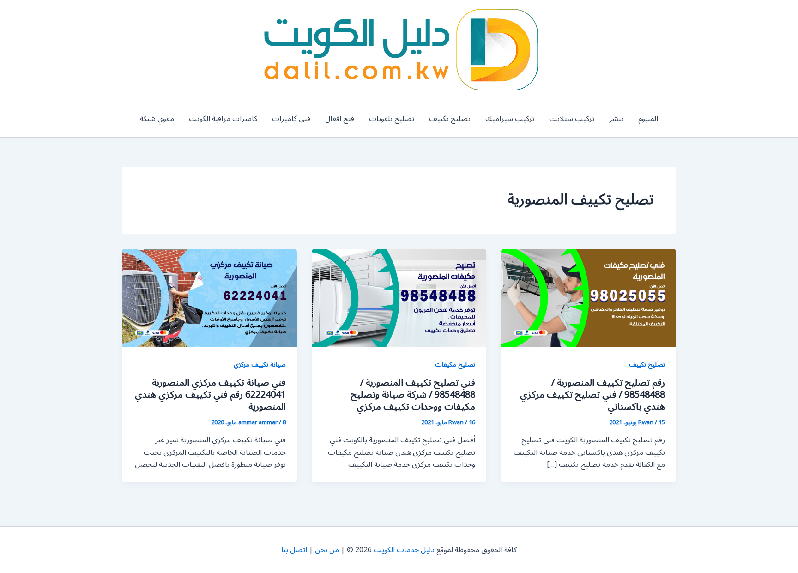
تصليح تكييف (450, 119)
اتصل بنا (294, 550)
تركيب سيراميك (509, 119)
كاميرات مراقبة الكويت (223, 119)
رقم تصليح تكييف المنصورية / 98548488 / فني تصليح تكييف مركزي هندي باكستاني (592, 394)
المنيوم (648, 119)
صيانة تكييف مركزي (260, 364)
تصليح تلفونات (391, 119)
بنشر (616, 119)
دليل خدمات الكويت (404, 550)
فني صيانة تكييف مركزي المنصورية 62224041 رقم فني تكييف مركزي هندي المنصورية (210, 394)
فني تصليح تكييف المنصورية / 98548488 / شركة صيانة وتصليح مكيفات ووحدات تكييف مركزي (413, 394)
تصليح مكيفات (455, 364)
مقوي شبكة (157, 119)
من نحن (327, 550)
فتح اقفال (339, 119)
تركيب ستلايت (571, 119)
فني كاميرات (291, 119)
